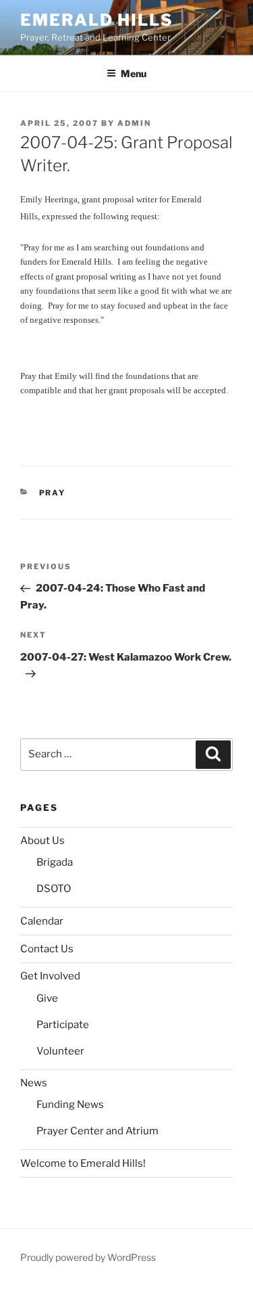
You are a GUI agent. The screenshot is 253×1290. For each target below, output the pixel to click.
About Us (42, 841)
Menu (133, 73)
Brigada (54, 862)
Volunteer (60, 1051)
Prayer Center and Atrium (97, 1131)
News (33, 1083)
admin (134, 123)
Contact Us (47, 949)
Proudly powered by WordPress (88, 1257)
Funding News (70, 1104)
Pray (52, 492)
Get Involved (50, 976)
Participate (62, 1025)
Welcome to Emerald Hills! (83, 1163)
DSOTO (53, 889)
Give (47, 998)
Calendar (41, 921)
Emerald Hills (96, 20)
